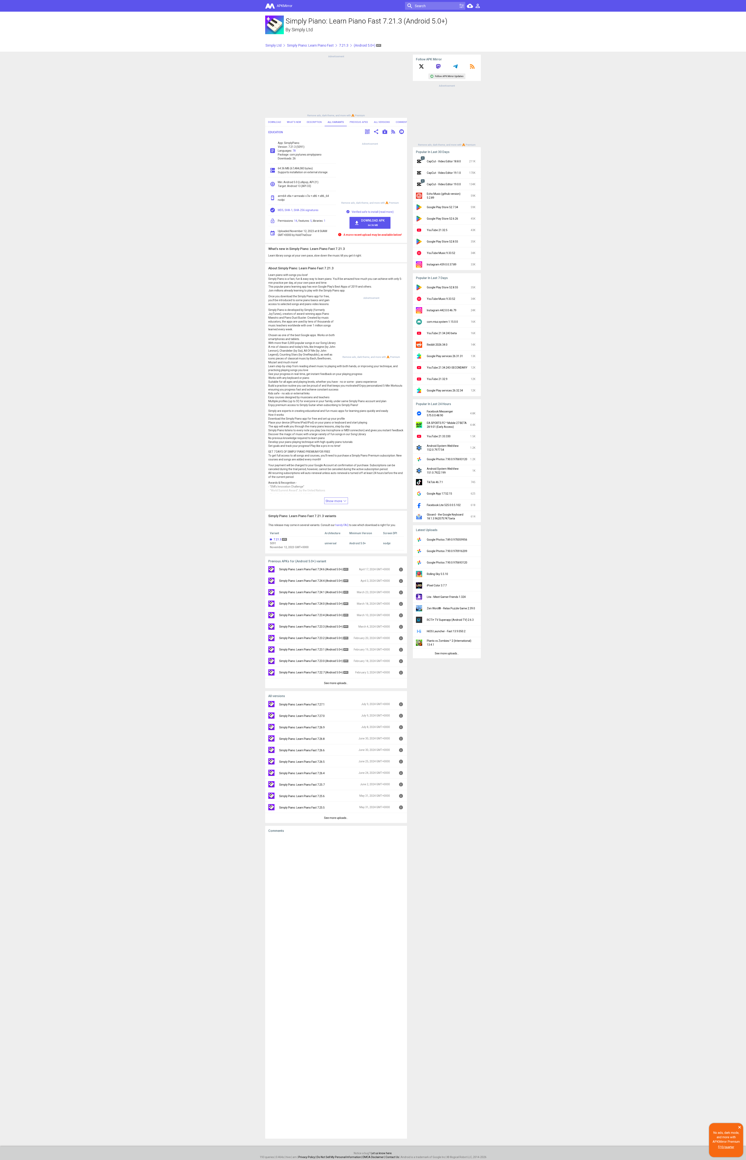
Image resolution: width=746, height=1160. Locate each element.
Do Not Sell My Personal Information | (340, 1157)
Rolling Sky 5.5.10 (437, 574)
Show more (334, 501)
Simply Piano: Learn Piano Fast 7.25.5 (302, 807)
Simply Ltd (302, 29)
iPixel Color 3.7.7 (437, 585)
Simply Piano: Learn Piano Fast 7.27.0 (302, 715)
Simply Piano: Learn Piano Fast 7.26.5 (302, 761)
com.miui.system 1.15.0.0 (442, 321)
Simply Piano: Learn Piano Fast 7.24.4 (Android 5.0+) (311, 580)
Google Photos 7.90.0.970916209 (447, 551)
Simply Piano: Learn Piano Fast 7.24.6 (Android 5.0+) (311, 569)
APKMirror (284, 6)
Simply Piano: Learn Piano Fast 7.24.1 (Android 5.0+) (311, 592)
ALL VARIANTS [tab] (336, 122)
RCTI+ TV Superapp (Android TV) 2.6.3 (450, 619)
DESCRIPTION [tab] (314, 122)
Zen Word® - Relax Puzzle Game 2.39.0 (451, 608)
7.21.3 (343, 45)
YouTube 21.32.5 (437, 230)
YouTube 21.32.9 (437, 379)
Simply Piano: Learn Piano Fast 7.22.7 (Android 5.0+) (311, 672)
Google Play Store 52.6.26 (442, 218)
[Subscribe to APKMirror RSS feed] (472, 67)
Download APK (373, 223)
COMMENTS (402, 122)
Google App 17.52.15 (439, 493)
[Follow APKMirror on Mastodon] (438, 67)
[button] (367, 132)
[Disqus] (336, 985)
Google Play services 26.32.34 (445, 390)
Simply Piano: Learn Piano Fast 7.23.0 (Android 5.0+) (311, 661)
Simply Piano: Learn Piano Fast (310, 45)
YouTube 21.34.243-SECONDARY (447, 367)
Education (275, 132)
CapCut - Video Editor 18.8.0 (444, 161)
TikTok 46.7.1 (435, 482)
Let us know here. (381, 1153)
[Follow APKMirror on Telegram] (455, 67)
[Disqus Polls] (336, 884)
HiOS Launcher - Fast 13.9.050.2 (446, 631)
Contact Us (392, 1157)
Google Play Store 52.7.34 (442, 207)
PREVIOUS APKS (359, 122)
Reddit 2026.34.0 (437, 344)
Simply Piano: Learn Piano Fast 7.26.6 (302, 750)
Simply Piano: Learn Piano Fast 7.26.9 (302, 727)
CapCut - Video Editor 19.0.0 (444, 184)
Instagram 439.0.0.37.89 (441, 264)
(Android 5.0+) (365, 45)
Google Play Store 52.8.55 (442, 241)
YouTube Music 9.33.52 (441, 253)
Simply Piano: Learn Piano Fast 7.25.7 (302, 784)
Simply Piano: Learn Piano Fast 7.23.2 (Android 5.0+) (311, 638)
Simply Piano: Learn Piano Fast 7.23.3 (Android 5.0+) (311, 626)
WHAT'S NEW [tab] (294, 122)
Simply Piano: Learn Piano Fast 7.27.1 (302, 704)
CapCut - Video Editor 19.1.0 (444, 172)
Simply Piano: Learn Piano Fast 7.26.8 (302, 738)
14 (295, 220)
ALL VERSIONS (382, 122)
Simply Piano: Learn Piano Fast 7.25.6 (302, 796)
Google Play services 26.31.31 (445, 356)
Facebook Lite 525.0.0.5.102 (444, 505)
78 (294, 150)
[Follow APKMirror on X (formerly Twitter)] (421, 67)
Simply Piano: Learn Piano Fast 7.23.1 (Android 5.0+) (311, 649)
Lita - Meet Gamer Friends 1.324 (446, 596)
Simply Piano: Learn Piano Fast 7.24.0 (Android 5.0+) (311, 603)
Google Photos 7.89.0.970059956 (447, 539)
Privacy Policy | (307, 1157)
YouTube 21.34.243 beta (442, 333)
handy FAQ (342, 525)
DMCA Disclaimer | (374, 1157)
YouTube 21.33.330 (439, 436)
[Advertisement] (336, 85)
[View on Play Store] (385, 132)
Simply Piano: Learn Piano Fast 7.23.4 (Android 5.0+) (311, 615)
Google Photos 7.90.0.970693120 (447, 459)
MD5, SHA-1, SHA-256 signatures (298, 210)
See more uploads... (336, 683)
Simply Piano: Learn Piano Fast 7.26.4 (302, 773)
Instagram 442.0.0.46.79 (441, 310)
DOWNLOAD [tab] (274, 122)
